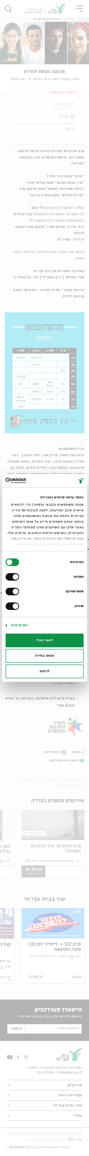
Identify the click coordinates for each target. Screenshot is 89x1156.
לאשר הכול (44, 640)
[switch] (13, 577)
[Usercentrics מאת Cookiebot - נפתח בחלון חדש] (25, 481)
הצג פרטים (19, 625)
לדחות (45, 671)
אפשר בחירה (44, 655)
